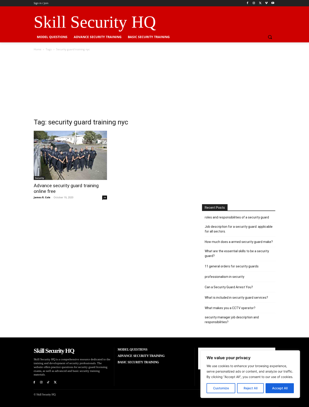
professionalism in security (224, 277)
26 (104, 197)
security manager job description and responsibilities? (232, 319)
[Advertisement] (154, 86)
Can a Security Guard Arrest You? (229, 287)
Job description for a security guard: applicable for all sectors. (239, 229)
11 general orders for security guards (232, 266)
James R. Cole (42, 197)
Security (39, 177)
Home (37, 49)
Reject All (250, 388)
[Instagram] (254, 3)
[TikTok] (48, 382)
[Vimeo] (266, 3)
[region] (250, 374)
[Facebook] (247, 3)
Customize (221, 388)
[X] (260, 3)
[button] (269, 36)
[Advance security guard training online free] (70, 155)
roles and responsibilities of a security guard (237, 217)
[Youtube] (272, 3)
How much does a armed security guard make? (239, 242)
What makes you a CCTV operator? (230, 308)
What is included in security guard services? (236, 297)
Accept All (280, 388)
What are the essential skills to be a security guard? (237, 253)
